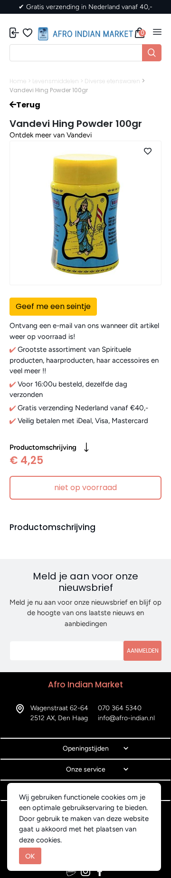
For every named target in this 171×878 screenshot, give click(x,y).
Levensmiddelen (55, 81)
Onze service (85, 769)
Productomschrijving (43, 447)
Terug (28, 104)
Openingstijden (86, 748)
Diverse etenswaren (112, 81)
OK (30, 856)
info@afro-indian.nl (126, 718)
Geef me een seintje (53, 306)
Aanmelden (143, 650)
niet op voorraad (85, 487)
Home (18, 81)
